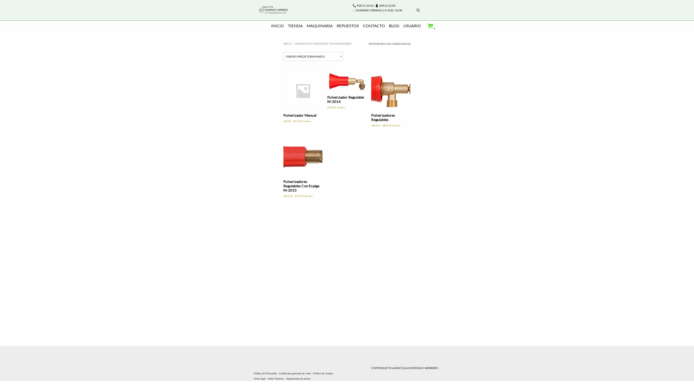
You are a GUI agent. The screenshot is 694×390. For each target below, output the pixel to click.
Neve (6, 385)
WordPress (55, 385)
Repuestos (348, 25)
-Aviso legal (259, 378)
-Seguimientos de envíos (297, 378)
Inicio (277, 25)
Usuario (412, 25)
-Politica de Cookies (322, 373)
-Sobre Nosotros (275, 378)
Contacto (374, 25)
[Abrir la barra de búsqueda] (418, 10)
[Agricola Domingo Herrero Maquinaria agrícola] (273, 10)
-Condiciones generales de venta (294, 373)
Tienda (295, 25)
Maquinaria (320, 25)
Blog (394, 25)
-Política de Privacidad (265, 373)
